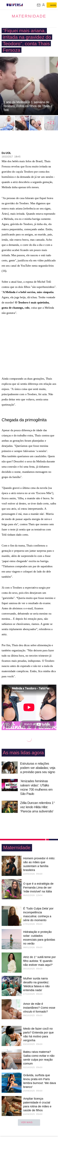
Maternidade (29, 16)
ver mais (27, 1122)
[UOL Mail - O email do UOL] (39, 5)
